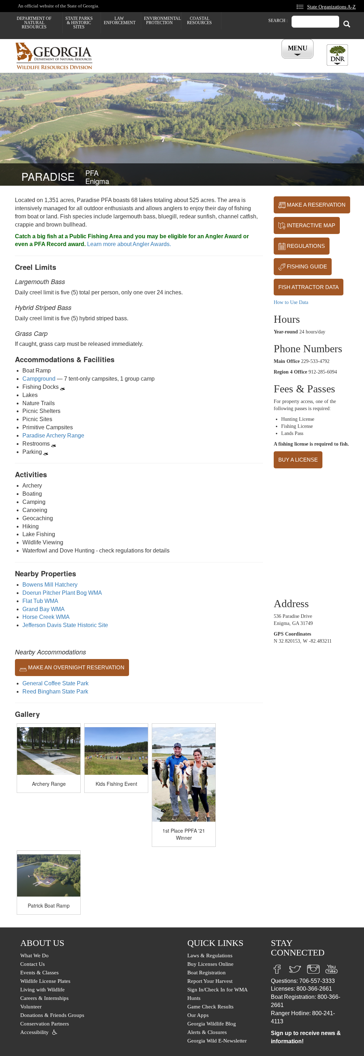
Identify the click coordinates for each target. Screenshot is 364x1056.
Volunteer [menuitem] (31, 1006)
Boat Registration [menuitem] (206, 972)
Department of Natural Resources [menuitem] (34, 22)
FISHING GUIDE (306, 266)
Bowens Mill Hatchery (49, 585)
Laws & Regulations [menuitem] (209, 955)
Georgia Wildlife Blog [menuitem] (211, 1024)
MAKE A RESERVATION (315, 205)
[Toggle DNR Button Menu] (337, 55)
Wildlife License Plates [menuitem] (45, 981)
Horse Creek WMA (46, 617)
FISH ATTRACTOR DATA (308, 287)
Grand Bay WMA (43, 609)
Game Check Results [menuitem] (210, 1006)
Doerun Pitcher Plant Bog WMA (62, 593)
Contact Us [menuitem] (32, 964)
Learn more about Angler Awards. (129, 244)
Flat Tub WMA (40, 601)
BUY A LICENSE (298, 460)
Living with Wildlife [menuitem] (42, 989)
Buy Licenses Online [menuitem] (210, 964)
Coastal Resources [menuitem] (199, 20)
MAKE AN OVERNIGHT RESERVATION (75, 667)
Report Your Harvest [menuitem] (209, 981)
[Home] (56, 56)
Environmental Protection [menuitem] (162, 20)
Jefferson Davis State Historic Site (65, 625)
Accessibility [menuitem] (34, 1032)
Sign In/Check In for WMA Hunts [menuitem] (217, 994)
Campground (38, 379)
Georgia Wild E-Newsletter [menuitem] (217, 1041)
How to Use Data (291, 302)
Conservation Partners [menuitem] (44, 1024)
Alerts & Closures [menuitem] (207, 1032)
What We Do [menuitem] (34, 955)
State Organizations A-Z (331, 7)
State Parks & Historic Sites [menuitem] (79, 22)
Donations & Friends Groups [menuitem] (52, 1015)
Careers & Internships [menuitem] (44, 998)
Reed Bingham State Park (55, 691)
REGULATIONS (305, 246)
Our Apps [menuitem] (198, 1015)
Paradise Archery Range (53, 435)
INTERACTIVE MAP (310, 225)
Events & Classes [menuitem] (39, 972)
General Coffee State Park (55, 683)
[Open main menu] (299, 49)
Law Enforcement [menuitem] (119, 20)
